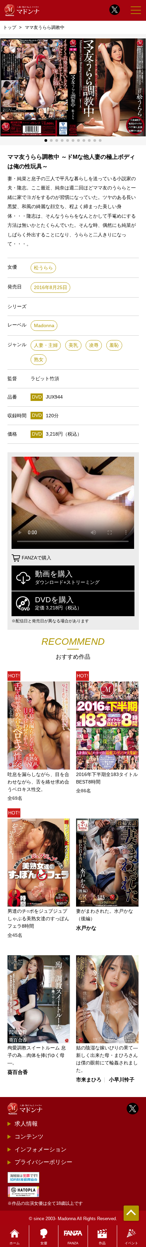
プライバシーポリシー (43, 1162)
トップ (9, 27)
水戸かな (86, 928)
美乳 (73, 345)
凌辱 (93, 345)
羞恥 (114, 345)
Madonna (44, 325)
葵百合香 (17, 1072)
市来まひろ (89, 1079)
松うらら (43, 267)
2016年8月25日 (50, 287)
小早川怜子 (121, 1079)
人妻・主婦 (46, 345)
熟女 (38, 359)
